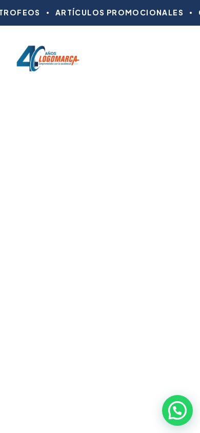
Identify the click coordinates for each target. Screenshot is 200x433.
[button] (177, 410)
